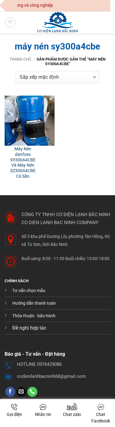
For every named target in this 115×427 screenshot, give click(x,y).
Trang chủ (20, 59)
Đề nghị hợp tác (29, 328)
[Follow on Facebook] (10, 392)
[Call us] (32, 392)
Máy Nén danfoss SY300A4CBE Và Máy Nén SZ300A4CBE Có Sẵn (23, 162)
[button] (10, 22)
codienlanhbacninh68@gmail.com (51, 376)
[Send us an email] (21, 392)
